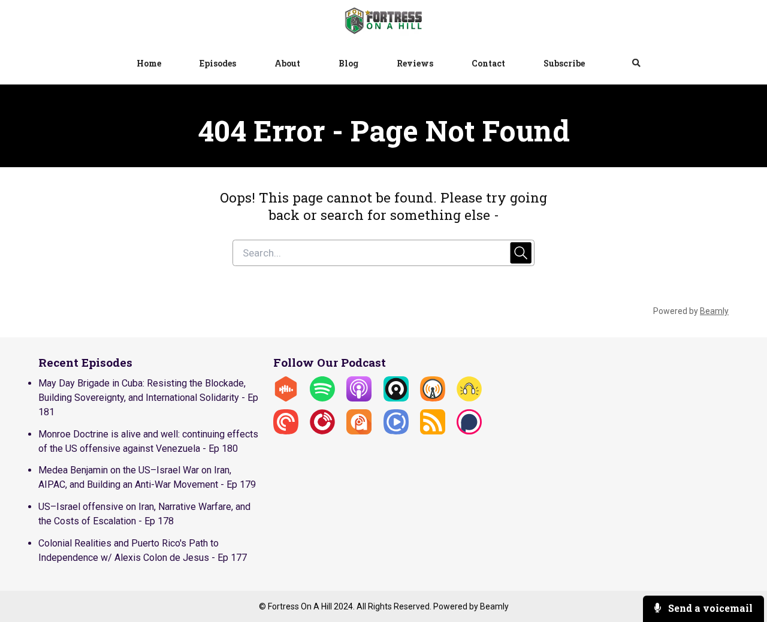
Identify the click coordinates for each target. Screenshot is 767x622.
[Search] (627, 64)
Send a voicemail (709, 608)
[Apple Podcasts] (359, 398)
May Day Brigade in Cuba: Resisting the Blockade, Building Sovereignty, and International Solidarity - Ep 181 (148, 398)
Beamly (494, 606)
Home (149, 63)
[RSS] (432, 431)
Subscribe (564, 63)
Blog (348, 63)
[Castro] (396, 398)
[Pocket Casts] (285, 431)
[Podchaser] (469, 431)
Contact (488, 63)
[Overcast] (432, 398)
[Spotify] (322, 398)
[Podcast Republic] (396, 431)
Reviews (415, 63)
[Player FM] (322, 431)
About (287, 63)
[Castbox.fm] (285, 398)
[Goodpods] (469, 398)
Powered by (691, 311)
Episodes (218, 63)
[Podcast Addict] (359, 431)
